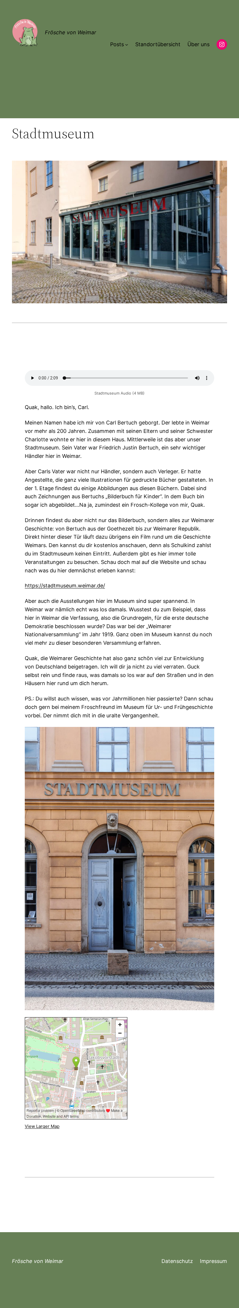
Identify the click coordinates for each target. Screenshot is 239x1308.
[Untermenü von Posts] (126, 44)
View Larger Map (42, 1126)
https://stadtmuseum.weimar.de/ (65, 586)
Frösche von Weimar (70, 32)
